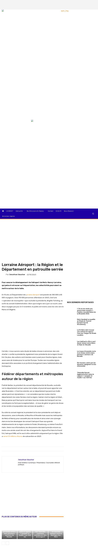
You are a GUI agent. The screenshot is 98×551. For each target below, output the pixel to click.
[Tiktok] (89, 7)
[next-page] (7, 543)
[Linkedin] (93, 7)
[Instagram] (89, 2)
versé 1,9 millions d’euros (12, 436)
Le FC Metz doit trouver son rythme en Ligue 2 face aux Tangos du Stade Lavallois (86, 332)
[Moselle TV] (15, 125)
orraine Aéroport (33, 295)
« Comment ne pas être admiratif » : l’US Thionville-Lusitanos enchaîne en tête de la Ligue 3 (40, 533)
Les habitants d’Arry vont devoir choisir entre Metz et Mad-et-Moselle (86, 343)
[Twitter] (93, 2)
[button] (93, 213)
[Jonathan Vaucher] (4, 274)
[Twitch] (28, 468)
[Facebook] (85, 2)
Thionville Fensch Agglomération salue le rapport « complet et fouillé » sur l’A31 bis (25, 533)
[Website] (37, 468)
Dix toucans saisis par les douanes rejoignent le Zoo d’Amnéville (86, 364)
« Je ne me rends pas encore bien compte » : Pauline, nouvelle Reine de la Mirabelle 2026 (86, 311)
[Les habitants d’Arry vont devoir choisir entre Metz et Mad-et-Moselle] (71, 342)
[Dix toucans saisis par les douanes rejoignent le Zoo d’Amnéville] (71, 364)
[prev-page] (3, 543)
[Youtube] (41, 468)
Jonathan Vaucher (17, 274)
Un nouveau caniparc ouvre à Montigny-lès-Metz (56, 534)
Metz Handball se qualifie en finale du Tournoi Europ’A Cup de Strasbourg (86, 322)
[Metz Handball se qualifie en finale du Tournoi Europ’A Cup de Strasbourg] (71, 321)
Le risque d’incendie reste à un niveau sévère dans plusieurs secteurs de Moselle (9, 533)
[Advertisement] (33, 497)
